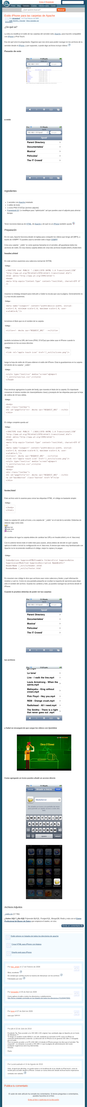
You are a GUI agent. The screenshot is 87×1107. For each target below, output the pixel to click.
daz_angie (15, 967)
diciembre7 (16, 18)
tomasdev (15, 992)
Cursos (33, 6)
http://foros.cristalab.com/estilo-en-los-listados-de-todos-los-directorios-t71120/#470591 (39, 998)
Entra (41, 2)
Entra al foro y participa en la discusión (43, 1100)
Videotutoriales (44, 6)
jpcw (13, 1011)
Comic (53, 6)
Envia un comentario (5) (72, 926)
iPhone (11, 37)
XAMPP (54, 240)
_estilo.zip (8, 914)
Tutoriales (26, 6)
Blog (19, 6)
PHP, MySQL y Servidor (17, 21)
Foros (13, 6)
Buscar (61, 10)
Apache (57, 34)
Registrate (50, 2)
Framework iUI (13, 210)
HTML (28, 224)
